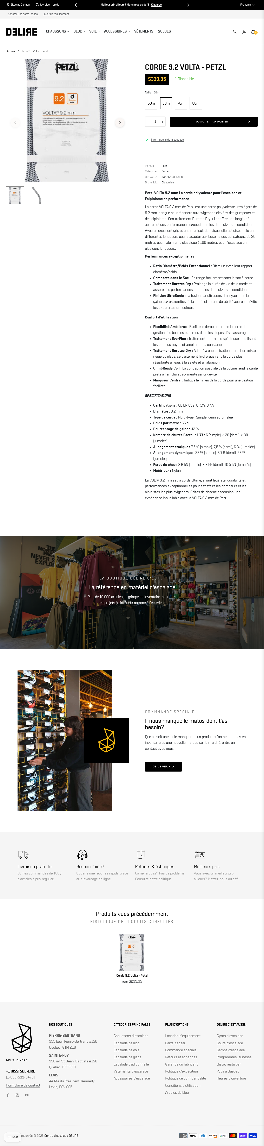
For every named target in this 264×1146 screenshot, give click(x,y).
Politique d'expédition (181, 1071)
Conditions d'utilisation (182, 1086)
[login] (244, 31)
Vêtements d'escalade (131, 1071)
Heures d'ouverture (231, 1078)
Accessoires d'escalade (132, 1078)
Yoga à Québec (228, 1071)
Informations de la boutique (167, 139)
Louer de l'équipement (56, 14)
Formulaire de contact (23, 1085)
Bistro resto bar (229, 1064)
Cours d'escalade (230, 1043)
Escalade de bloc (126, 1043)
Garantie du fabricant (181, 1064)
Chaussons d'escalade (131, 1036)
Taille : (152, 92)
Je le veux (162, 766)
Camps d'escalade (231, 1050)
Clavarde (156, 4)
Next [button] (119, 122)
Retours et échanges (181, 1057)
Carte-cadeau (175, 1043)
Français (245, 4)
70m (180, 103)
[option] (67, 120)
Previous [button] (15, 122)
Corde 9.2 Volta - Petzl (132, 975)
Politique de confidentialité (185, 1078)
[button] (75, 4)
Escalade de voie (126, 1050)
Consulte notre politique (153, 879)
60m (166, 103)
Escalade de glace (127, 1057)
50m (151, 103)
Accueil (11, 51)
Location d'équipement (182, 1036)
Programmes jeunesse (234, 1057)
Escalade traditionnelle (131, 1064)
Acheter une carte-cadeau (23, 14)
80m (195, 103)
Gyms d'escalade (230, 1036)
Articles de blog (177, 1093)
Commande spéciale (181, 1050)
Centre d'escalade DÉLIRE (61, 1135)
